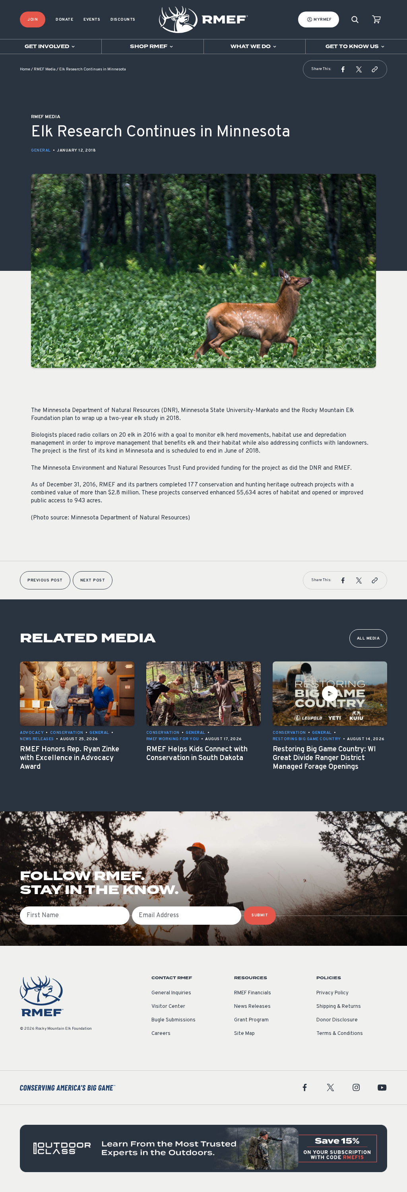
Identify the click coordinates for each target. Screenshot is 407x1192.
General (41, 150)
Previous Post (45, 580)
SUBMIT (260, 915)
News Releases (252, 1006)
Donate (64, 19)
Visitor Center (168, 1006)
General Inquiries (171, 993)
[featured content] (203, 1148)
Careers (161, 1034)
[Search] (354, 20)
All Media (368, 638)
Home (25, 69)
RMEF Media (45, 69)
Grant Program (251, 1020)
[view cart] (376, 20)
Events (91, 19)
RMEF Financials (252, 993)
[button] (343, 69)
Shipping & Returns (338, 1006)
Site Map (244, 1034)
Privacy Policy (332, 993)
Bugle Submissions (173, 1020)
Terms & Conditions (339, 1034)
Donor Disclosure (337, 1020)
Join (32, 19)
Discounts (123, 19)
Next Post (92, 580)
